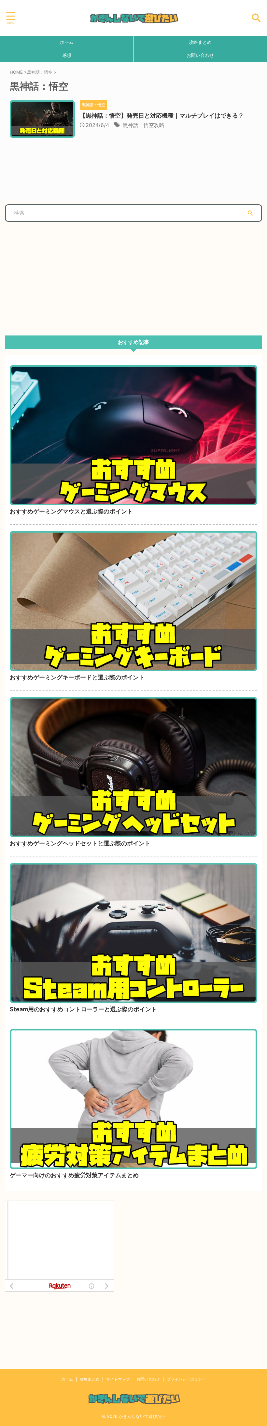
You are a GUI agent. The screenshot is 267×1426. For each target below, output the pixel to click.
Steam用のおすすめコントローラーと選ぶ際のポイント (83, 1009)
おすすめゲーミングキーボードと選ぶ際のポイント (77, 677)
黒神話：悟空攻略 (143, 125)
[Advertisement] (54, 275)
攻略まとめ (200, 42)
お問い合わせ (200, 55)
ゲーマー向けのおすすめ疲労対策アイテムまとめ (74, 1175)
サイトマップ (118, 1379)
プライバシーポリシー (186, 1379)
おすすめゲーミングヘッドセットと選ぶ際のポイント (80, 843)
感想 (66, 55)
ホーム (67, 42)
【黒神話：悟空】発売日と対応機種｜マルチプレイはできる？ (162, 115)
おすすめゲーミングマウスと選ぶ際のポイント (71, 511)
